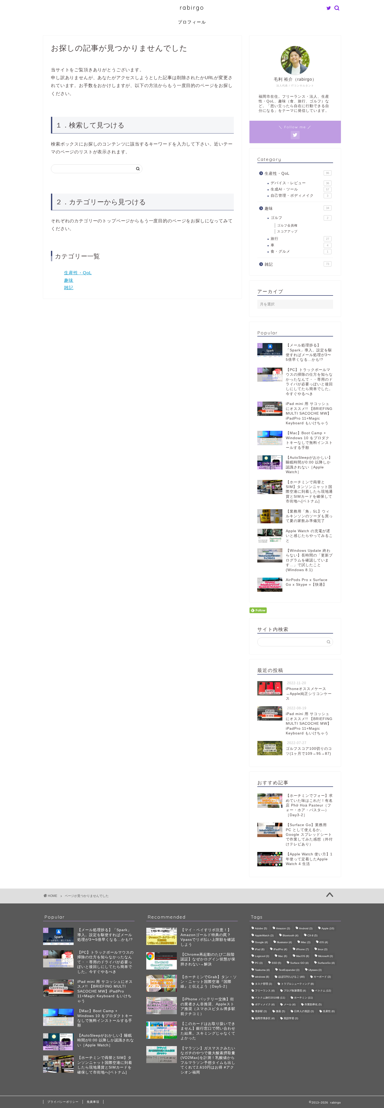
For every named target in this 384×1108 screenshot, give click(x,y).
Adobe (261, 928)
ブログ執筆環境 (295, 990)
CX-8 (312, 935)
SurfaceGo (326, 963)
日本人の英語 (304, 1011)
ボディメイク (265, 1004)
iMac (305, 942)
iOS (323, 942)
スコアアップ (287, 231)
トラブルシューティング (297, 983)
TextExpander (289, 969)
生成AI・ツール (300, 189)
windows (262, 977)
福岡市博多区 (265, 1018)
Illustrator (284, 942)
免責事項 (93, 1101)
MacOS (302, 956)
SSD (276, 963)
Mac (282, 956)
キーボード (322, 977)
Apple (328, 928)
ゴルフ (299, 218)
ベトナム (323, 990)
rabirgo (192, 7)
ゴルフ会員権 (287, 225)
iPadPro (280, 949)
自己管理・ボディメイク (299, 196)
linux (322, 949)
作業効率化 (313, 1004)
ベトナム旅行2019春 (270, 997)
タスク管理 (263, 983)
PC (259, 963)
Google (261, 942)
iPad (259, 949)
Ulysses (315, 969)
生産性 (329, 1011)
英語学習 (291, 1018)
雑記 (68, 287)
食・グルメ (299, 251)
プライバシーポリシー (63, 1101)
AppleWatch (264, 935)
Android (305, 928)
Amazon (283, 928)
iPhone (302, 949)
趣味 (68, 280)
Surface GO (299, 963)
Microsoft (325, 956)
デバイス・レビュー (300, 183)
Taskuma (262, 969)
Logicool (262, 956)
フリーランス (265, 990)
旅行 (300, 239)
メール (289, 1004)
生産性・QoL (78, 272)
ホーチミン (303, 997)
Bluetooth (290, 935)
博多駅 (261, 1011)
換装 (280, 1011)
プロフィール (192, 22)
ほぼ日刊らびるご (291, 977)
